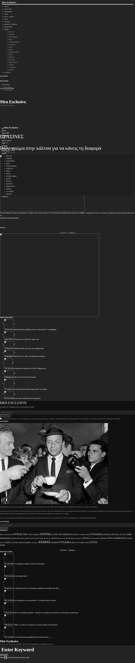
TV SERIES (12, 67)
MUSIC (10, 50)
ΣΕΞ (98, 538)
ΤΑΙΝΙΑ (7, 542)
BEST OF (11, 32)
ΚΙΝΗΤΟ (27, 538)
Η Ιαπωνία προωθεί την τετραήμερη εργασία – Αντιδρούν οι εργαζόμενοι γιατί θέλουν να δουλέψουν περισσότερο (41, 613)
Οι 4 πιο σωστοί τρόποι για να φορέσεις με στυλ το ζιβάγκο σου (25, 368)
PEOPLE (11, 57)
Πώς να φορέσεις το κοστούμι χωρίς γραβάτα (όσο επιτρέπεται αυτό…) (27, 637)
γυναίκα (65, 542)
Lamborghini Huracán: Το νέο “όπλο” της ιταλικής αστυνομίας (24, 356)
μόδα (74, 542)
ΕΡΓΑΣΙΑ (115, 534)
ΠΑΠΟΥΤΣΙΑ (56, 538)
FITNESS (7, 22)
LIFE (5, 19)
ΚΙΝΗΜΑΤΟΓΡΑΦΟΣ (17, 538)
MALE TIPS (8, 9)
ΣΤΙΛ (110, 538)
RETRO (10, 55)
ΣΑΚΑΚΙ (93, 538)
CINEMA (11, 34)
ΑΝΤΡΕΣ (55, 534)
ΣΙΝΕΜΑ (103, 538)
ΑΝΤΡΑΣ (45, 534)
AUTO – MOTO (9, 17)
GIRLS (10, 47)
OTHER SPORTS (13, 52)
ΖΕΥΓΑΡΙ (123, 534)
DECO (10, 39)
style (18, 534)
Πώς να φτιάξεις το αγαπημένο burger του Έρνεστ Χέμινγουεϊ (24, 564)
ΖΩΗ (129, 534)
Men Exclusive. (9, 2)
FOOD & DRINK (13, 42)
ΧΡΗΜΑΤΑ (34, 542)
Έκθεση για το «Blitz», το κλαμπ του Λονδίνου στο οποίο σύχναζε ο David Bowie (31, 625)
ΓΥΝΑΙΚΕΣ (96, 534)
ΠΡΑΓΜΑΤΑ (78, 538)
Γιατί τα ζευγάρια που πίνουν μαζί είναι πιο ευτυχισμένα (22, 398)
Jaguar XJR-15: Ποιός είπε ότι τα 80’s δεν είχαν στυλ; (21, 339)
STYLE (6, 6)
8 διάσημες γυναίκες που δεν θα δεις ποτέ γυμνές (20, 377)
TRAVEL (11, 65)
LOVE (6, 14)
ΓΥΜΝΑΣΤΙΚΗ (84, 534)
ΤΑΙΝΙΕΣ (15, 542)
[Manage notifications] (5, 657)
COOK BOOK (12, 37)
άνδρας (44, 542)
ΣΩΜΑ (2, 542)
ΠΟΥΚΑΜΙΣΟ (70, 538)
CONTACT (7, 72)
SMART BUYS (13, 62)
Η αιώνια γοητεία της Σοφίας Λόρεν (15, 576)
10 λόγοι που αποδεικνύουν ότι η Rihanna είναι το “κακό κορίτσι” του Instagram (30, 329)
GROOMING (8, 11)
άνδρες (55, 542)
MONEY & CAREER (10, 24)
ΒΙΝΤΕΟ (76, 534)
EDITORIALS (8, 27)
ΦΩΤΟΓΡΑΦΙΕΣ (25, 542)
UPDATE (11, 70)
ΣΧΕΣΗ (129, 538)
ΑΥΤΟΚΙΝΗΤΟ (65, 534)
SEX (11, 534)
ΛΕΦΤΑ (41, 538)
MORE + (6, 29)
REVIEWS (11, 60)
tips (25, 534)
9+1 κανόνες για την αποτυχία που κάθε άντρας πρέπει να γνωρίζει (25, 389)
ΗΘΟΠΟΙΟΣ (5, 538)
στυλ (93, 542)
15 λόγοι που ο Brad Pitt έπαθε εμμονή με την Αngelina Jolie (24, 348)
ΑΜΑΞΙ (36, 534)
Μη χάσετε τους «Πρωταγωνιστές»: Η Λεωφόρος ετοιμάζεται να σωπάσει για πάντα (31, 588)
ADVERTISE (6, 85)
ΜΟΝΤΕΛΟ (47, 538)
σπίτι (87, 542)
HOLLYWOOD (4, 534)
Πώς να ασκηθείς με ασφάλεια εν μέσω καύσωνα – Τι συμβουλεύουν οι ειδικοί (30, 600)
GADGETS (11, 44)
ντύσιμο (81, 542)
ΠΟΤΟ (63, 538)
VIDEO (30, 534)
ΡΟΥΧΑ (86, 538)
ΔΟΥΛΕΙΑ (107, 534)
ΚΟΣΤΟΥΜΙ (34, 538)
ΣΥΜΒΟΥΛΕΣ (119, 538)
